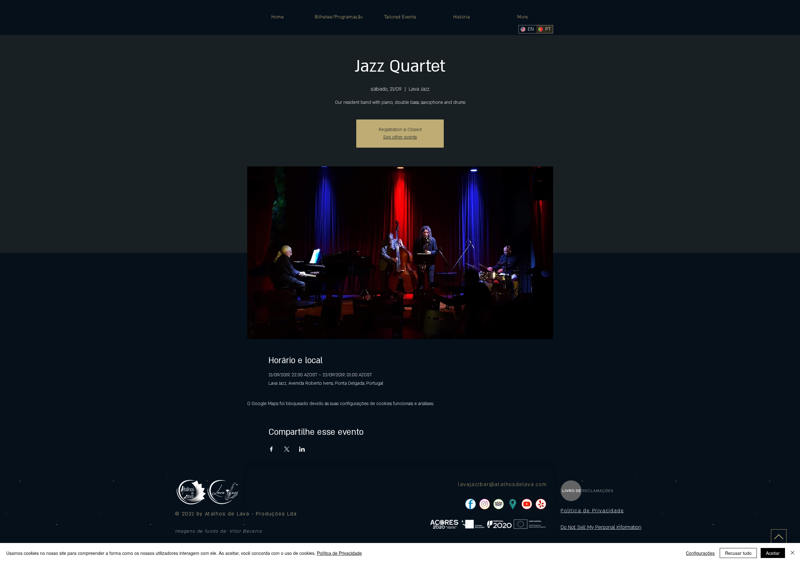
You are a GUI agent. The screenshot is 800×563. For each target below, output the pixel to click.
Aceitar (773, 553)
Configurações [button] (700, 553)
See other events (400, 137)
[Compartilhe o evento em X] (287, 449)
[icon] (512, 504)
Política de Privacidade (339, 553)
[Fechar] (792, 553)
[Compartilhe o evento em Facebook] (271, 449)
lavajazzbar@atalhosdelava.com (502, 484)
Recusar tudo (738, 553)
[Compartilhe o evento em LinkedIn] (302, 449)
